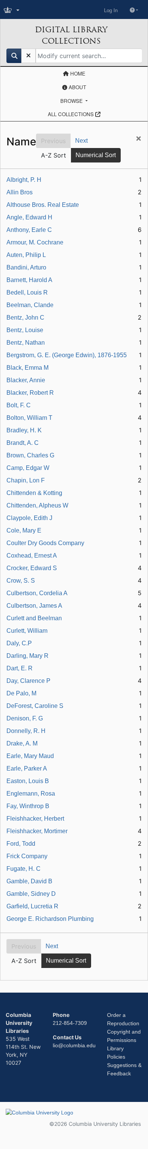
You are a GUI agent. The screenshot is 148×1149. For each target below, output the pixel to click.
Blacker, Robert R (30, 392)
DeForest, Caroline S (34, 706)
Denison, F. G (24, 718)
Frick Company (26, 856)
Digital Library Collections (71, 35)
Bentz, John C (25, 317)
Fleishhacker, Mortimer (37, 831)
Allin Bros (19, 192)
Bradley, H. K (24, 430)
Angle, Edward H (29, 217)
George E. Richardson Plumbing (50, 919)
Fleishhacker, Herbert (35, 818)
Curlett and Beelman (34, 618)
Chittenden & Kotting (34, 493)
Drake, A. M (22, 743)
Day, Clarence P (28, 681)
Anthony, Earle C (29, 230)
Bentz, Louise (24, 330)
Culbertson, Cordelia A (37, 593)
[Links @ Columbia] (12, 10)
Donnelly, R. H (26, 731)
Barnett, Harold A (29, 280)
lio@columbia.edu (74, 1045)
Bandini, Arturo (26, 267)
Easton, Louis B (27, 781)
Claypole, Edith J (29, 518)
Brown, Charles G (30, 455)
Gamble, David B (29, 881)
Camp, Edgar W (27, 468)
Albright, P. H (23, 180)
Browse (72, 100)
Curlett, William (26, 630)
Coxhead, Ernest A (31, 555)
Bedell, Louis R (27, 292)
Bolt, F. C (18, 405)
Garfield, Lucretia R (32, 906)
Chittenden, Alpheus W (37, 505)
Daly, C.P (19, 643)
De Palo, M (21, 693)
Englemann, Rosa (30, 793)
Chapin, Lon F (25, 480)
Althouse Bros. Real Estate (42, 205)
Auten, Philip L (26, 255)
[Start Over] (28, 56)
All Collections (71, 114)
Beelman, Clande (30, 305)
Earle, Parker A (26, 768)
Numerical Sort (96, 155)
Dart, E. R (19, 668)
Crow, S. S (20, 580)
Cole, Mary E (23, 530)
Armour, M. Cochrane (34, 242)
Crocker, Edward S (31, 568)
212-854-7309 (70, 1023)
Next (81, 140)
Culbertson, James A (34, 605)
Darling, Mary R (27, 656)
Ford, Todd (20, 843)
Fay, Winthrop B (27, 806)
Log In (111, 10)
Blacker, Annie (25, 380)
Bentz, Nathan (25, 342)
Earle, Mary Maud (30, 756)
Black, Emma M (27, 367)
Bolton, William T (29, 418)
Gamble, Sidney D (31, 894)
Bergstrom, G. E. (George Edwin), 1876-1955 (66, 355)
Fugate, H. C (23, 868)
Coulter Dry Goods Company (45, 543)
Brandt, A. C (22, 443)
